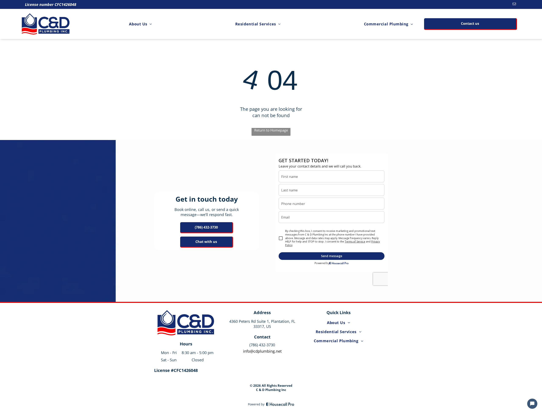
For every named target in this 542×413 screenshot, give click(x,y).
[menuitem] (140, 24)
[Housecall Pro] (280, 404)
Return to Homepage (271, 130)
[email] (514, 4)
